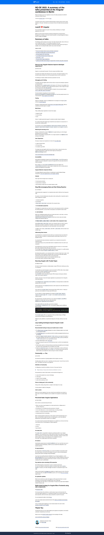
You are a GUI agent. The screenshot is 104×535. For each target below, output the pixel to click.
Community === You (39, 57)
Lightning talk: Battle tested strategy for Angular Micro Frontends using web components (52, 60)
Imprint (53, 533)
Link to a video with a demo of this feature (42, 90)
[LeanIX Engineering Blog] (36, 2)
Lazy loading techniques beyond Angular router (44, 55)
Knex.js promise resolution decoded (43, 527)
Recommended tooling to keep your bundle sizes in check (49, 327)
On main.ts (37, 440)
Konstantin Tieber (41, 18)
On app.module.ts (39, 448)
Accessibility (38, 157)
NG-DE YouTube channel (47, 514)
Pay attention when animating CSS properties (46, 462)
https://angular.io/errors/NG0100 (48, 95)
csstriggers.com (48, 471)
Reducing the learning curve (42, 129)
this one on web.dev (64, 472)
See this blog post (42, 102)
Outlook (37, 176)
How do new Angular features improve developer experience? (47, 50)
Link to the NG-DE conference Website (42, 517)
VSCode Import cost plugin (42, 330)
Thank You (39, 508)
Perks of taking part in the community (44, 382)
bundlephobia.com (40, 333)
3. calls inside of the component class (51, 221)
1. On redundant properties (41, 205)
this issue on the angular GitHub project (56, 104)
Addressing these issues (41, 232)
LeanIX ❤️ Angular (42, 27)
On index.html (38, 430)
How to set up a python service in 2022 (63, 527)
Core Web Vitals (58, 140)
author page (44, 522)
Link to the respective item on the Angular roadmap (49, 173)
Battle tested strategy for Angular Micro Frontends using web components (52, 486)
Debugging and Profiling (41, 80)
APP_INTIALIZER (38, 457)
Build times (38, 108)
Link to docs (50, 340)
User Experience (39, 138)
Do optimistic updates (40, 476)
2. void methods (39, 212)
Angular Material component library (43, 170)
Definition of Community (41, 364)
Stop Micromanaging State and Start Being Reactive (45, 52)
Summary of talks (42, 39)
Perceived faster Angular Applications (42, 59)
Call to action (38, 390)
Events (50, 18)
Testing (37, 98)
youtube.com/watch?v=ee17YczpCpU (42, 505)
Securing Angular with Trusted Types (42, 54)
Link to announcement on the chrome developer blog (44, 154)
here (36, 320)
